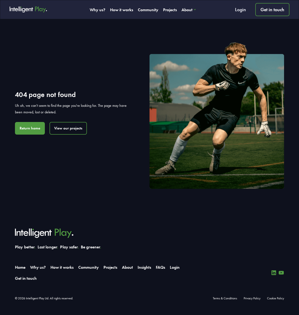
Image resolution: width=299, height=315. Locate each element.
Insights (144, 267)
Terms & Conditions (225, 298)
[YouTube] (281, 273)
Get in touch (272, 10)
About (187, 9)
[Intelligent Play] (28, 10)
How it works (121, 9)
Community (148, 9)
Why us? (97, 9)
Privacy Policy (252, 298)
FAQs (160, 267)
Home (20, 267)
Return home (30, 128)
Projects (170, 9)
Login (240, 10)
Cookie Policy (275, 298)
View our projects (68, 128)
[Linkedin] (274, 272)
